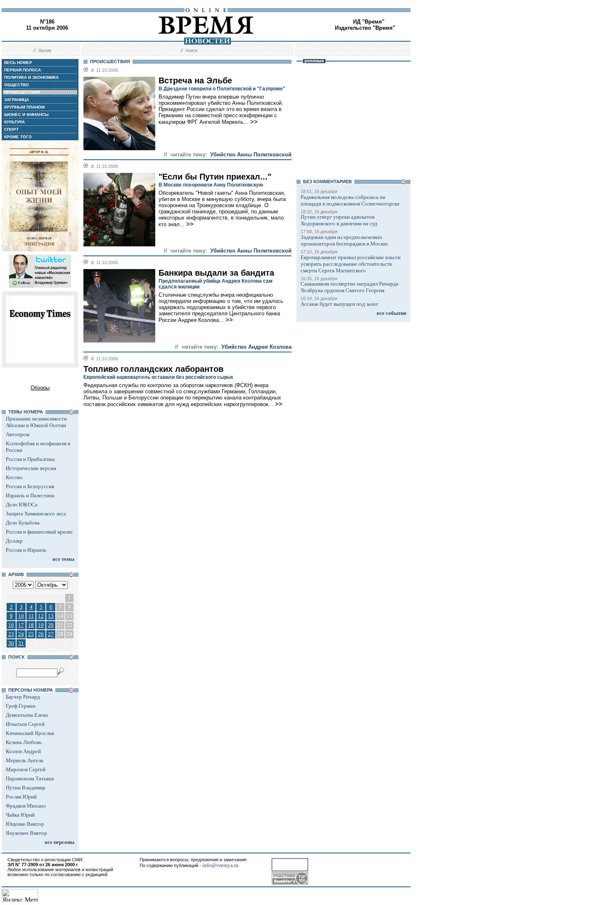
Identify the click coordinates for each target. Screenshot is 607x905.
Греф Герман (21, 706)
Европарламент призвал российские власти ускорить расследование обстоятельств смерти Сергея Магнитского (351, 264)
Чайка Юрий (20, 815)
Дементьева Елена (27, 715)
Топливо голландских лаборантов (153, 368)
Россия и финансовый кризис (39, 532)
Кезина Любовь (24, 742)
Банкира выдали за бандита (216, 272)
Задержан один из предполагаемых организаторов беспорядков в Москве (344, 240)
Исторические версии (31, 468)
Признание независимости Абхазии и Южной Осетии (36, 422)
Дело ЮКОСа (22, 504)
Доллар (14, 541)
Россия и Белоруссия (30, 486)
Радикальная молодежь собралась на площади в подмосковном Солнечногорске (350, 200)
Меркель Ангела (24, 760)
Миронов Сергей (25, 769)
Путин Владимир (25, 787)
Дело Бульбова (23, 523)
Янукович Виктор (26, 833)
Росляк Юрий (21, 797)
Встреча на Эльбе (195, 80)
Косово (14, 477)
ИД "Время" (368, 22)
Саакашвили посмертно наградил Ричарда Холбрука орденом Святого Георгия (349, 287)
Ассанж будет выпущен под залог (339, 304)
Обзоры (40, 388)
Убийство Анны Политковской (251, 154)
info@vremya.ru (220, 865)
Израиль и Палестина (30, 495)
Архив (44, 50)
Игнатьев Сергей (25, 724)
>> (254, 121)
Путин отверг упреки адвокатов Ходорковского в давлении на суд (339, 220)
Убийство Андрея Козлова (256, 347)
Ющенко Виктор (25, 824)
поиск (191, 50)
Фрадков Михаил (25, 806)
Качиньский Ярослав (30, 733)
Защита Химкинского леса (36, 513)
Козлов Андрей (23, 751)
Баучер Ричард (23, 697)
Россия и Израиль (26, 550)
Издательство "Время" (365, 28)
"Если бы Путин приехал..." (215, 176)
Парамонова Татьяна (30, 778)
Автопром (17, 434)
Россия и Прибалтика (30, 459)
